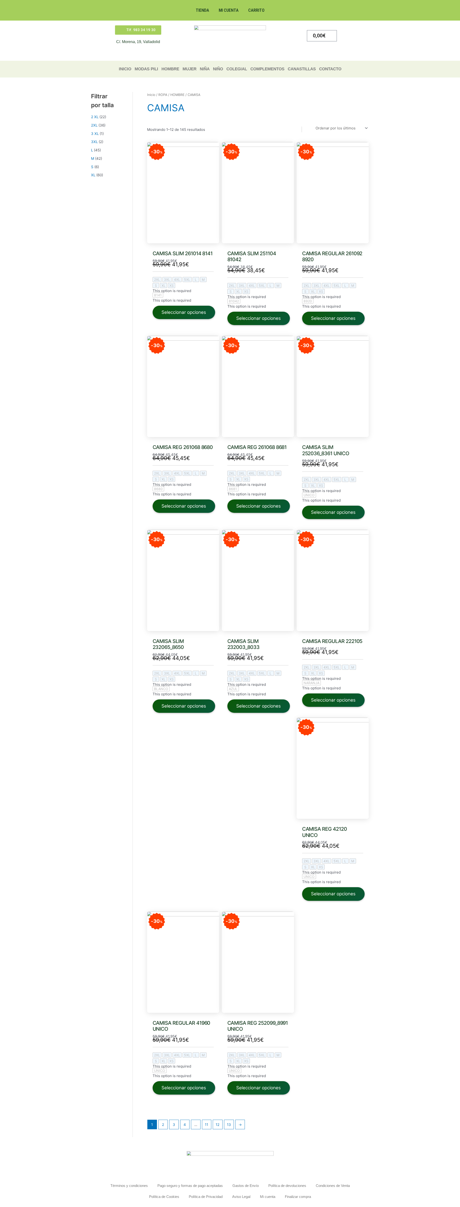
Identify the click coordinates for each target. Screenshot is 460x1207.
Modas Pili (146, 69)
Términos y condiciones (129, 1186)
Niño (218, 69)
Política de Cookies (164, 1197)
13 (229, 1124)
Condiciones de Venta (333, 1186)
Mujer (189, 69)
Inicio (125, 69)
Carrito (256, 10)
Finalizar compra (298, 1197)
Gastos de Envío (245, 1186)
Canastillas (302, 69)
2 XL (94, 117)
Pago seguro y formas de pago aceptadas (190, 1186)
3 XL (95, 133)
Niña (205, 69)
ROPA (162, 95)
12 (217, 1124)
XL (93, 175)
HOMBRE (170, 69)
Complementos (267, 69)
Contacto (330, 69)
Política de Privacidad (206, 1197)
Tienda (202, 10)
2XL (94, 125)
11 (206, 1124)
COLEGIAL (236, 69)
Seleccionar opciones (183, 312)
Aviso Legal (241, 1197)
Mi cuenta (229, 10)
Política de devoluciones (287, 1186)
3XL (94, 141)
